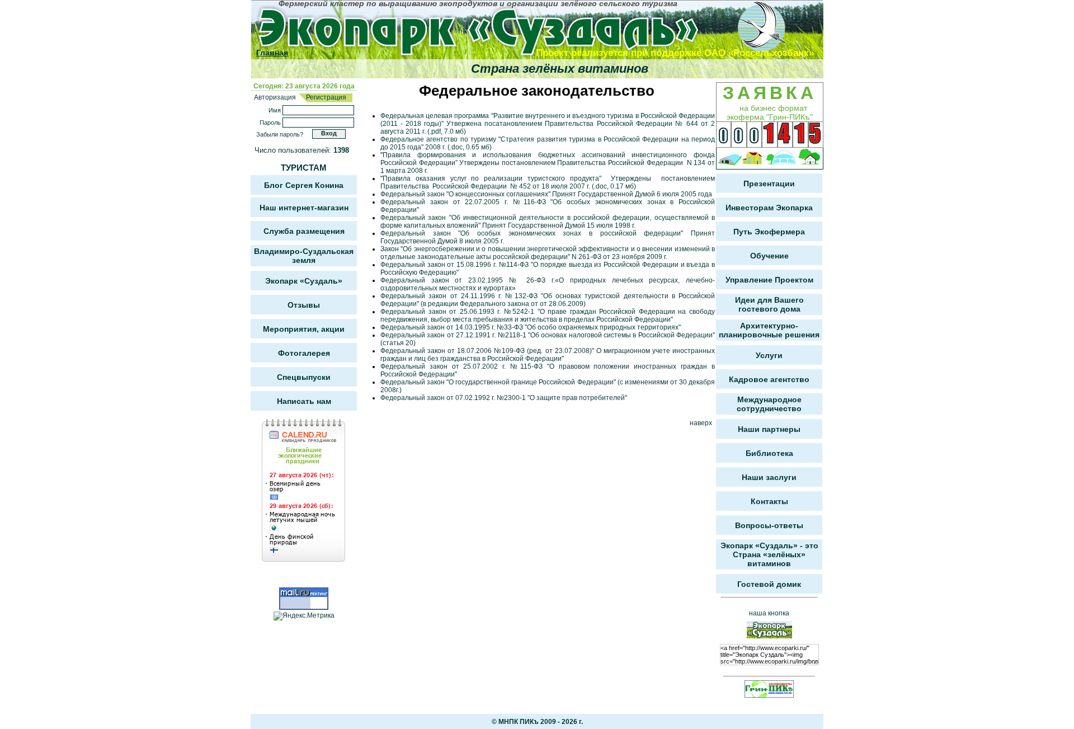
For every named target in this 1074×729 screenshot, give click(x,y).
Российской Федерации (469, 186)
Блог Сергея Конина (303, 185)
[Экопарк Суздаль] (507, 29)
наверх (701, 423)
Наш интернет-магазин (304, 207)
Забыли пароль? (279, 134)
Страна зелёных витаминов (559, 69)
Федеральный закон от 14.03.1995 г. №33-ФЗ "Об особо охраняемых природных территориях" (530, 327)
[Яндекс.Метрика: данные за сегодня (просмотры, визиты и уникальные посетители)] (304, 616)
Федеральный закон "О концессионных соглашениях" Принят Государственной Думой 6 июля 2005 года (546, 194)
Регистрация (325, 97)
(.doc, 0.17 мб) (613, 186)
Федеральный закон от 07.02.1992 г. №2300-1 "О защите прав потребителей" (503, 398)
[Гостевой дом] (753, 158)
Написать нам (304, 401)
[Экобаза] (781, 158)
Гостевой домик (769, 584)
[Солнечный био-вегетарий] (730, 158)
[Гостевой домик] (809, 158)
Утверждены (633, 178)
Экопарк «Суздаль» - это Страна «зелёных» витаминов (769, 554)
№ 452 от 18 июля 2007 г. (549, 186)
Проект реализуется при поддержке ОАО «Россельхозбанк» (675, 53)
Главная (272, 52)
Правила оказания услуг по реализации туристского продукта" (494, 178)
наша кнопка (769, 613)
